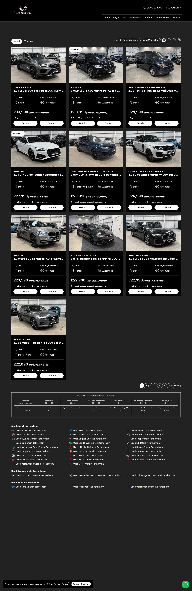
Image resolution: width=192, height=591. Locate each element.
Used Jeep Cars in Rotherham (146, 438)
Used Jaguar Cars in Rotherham (89, 438)
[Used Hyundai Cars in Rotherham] (13, 438)
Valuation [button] (134, 17)
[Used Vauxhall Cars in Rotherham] (128, 459)
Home (107, 17)
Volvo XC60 (21, 339)
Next (176, 385)
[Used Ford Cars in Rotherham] (71, 434)
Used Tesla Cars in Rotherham (88, 459)
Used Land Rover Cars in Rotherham (91, 442)
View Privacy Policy (58, 584)
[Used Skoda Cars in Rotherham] (71, 455)
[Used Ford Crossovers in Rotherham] (13, 475)
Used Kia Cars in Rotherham (30, 442)
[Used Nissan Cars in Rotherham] (128, 447)
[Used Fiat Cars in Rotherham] (13, 434)
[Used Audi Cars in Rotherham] (13, 430)
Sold (124, 17)
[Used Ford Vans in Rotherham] (13, 486)
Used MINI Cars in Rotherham (146, 442)
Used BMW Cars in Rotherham (88, 430)
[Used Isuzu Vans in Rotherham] (71, 486)
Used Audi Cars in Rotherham (31, 430)
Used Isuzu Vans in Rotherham (88, 486)
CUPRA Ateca (22, 87)
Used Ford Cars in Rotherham (88, 434)
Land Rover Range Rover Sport (93, 171)
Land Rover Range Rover (145, 171)
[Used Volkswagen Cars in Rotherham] (13, 463)
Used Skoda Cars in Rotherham (89, 455)
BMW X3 (76, 87)
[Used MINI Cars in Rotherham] (128, 442)
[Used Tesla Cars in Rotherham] (71, 459)
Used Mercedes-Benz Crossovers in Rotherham (97, 475)
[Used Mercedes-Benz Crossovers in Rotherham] (71, 475)
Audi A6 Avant (138, 255)
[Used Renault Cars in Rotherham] (128, 451)
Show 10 (150, 40)
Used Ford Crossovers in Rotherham (34, 475)
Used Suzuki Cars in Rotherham (31, 459)
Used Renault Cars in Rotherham (147, 451)
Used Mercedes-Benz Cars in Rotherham (37, 447)
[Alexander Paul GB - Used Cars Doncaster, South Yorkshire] (22, 10)
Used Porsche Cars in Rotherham (90, 451)
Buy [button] (115, 17)
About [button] (176, 17)
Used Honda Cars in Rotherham (147, 434)
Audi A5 (18, 171)
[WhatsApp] (185, 584)
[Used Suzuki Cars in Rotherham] (13, 459)
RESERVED (75, 49)
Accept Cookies (81, 584)
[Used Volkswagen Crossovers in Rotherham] (128, 475)
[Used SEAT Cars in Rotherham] (13, 455)
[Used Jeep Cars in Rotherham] (128, 438)
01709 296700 (154, 7)
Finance (148, 17)
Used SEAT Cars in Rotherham (31, 455)
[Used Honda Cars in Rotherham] (128, 434)
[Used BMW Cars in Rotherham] (71, 430)
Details (25, 123)
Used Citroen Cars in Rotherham (147, 430)
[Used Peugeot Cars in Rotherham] (13, 451)
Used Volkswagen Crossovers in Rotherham (153, 475)
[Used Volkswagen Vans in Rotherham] (128, 486)
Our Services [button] (161, 17)
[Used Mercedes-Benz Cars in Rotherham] (13, 447)
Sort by (126, 40)
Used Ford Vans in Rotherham (31, 486)
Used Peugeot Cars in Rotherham (33, 451)
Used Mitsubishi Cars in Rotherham (91, 447)
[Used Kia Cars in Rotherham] (13, 442)
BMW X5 (18, 255)
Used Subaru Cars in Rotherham (147, 455)
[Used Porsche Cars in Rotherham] (71, 451)
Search (17, 41)
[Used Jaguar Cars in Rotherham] (71, 438)
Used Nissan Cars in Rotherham (147, 447)
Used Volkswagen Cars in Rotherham (35, 463)
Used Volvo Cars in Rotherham (88, 463)
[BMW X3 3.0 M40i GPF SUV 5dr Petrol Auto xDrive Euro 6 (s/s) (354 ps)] (96, 64)
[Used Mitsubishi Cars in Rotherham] (71, 447)
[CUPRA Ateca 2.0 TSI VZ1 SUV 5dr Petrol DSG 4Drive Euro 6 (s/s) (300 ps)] (38, 64)
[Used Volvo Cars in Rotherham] (71, 463)
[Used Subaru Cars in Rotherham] (128, 455)
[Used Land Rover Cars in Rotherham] (71, 442)
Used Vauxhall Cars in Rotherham (148, 459)
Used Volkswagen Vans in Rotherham (150, 486)
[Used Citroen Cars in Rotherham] (128, 430)
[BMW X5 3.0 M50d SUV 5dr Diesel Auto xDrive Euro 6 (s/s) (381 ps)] (38, 233)
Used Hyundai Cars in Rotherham (32, 438)
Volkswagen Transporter (147, 87)
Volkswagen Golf (83, 255)
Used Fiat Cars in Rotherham (30, 434)
